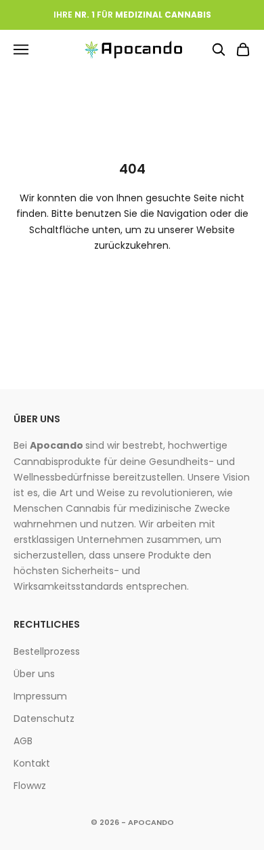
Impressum (40, 696)
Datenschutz (44, 718)
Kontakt (32, 763)
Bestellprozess (47, 651)
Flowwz (30, 785)
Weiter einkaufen (132, 284)
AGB (23, 741)
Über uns (34, 674)
